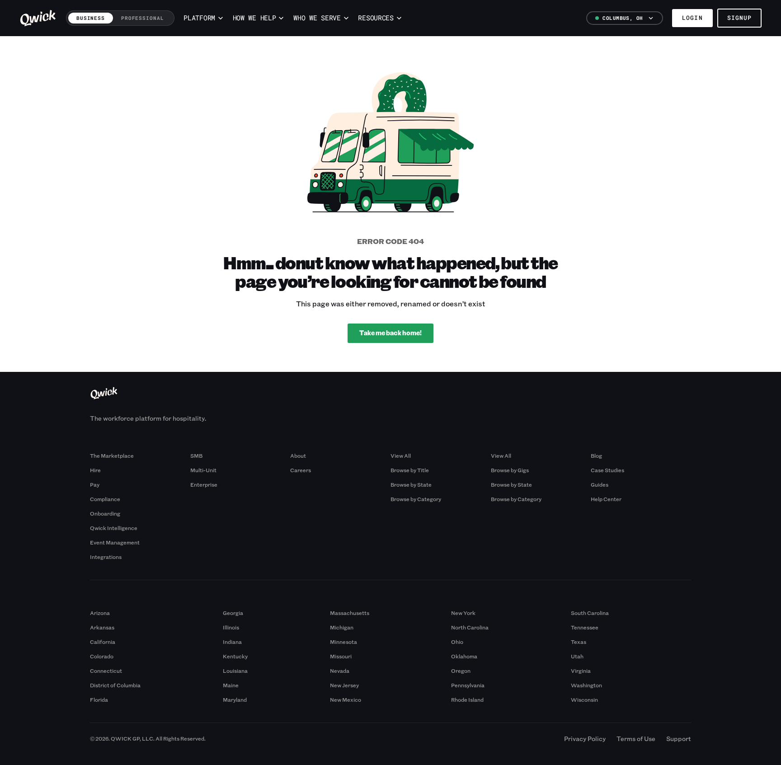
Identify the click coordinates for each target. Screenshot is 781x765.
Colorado (101, 656)
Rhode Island (467, 699)
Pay (94, 484)
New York (463, 612)
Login (692, 18)
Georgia (233, 612)
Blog (596, 455)
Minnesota (343, 641)
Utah (577, 656)
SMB (196, 455)
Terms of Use (635, 738)
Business (90, 17)
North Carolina (470, 627)
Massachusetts (349, 612)
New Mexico (345, 699)
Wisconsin (584, 699)
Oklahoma (464, 656)
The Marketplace (112, 455)
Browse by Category (415, 498)
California (102, 641)
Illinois (231, 627)
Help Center (606, 498)
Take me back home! (390, 333)
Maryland (235, 699)
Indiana (232, 641)
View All (400, 455)
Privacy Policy (585, 738)
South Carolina (590, 612)
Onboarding (105, 513)
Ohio (457, 641)
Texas (578, 641)
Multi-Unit (203, 470)
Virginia (581, 670)
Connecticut (106, 670)
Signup (739, 18)
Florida (99, 699)
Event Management (115, 542)
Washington (586, 685)
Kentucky (235, 656)
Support (678, 738)
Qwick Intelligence (113, 527)
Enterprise (203, 484)
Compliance (105, 498)
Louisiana (235, 670)
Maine (231, 685)
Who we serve (316, 18)
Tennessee (584, 627)
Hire (95, 470)
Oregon (460, 670)
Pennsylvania (468, 685)
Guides (599, 484)
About (298, 455)
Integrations (106, 556)
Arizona (100, 612)
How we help (254, 18)
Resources (375, 18)
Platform (199, 18)
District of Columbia (115, 685)
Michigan (341, 627)
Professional (142, 17)
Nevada (339, 670)
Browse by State (411, 484)
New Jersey (344, 685)
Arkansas (102, 627)
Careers (300, 470)
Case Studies (607, 470)
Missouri (341, 656)
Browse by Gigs (510, 470)
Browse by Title (409, 470)
